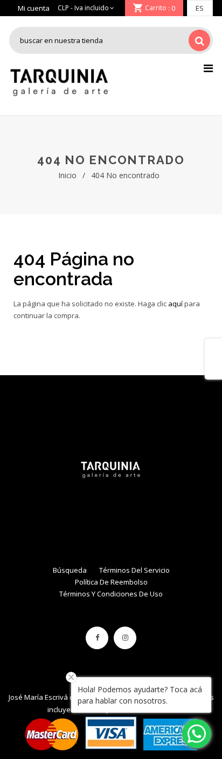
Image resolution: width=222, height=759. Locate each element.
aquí (175, 303)
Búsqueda (70, 570)
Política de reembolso (111, 582)
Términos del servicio (134, 570)
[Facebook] (97, 638)
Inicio (67, 175)
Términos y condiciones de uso (111, 594)
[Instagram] (125, 638)
